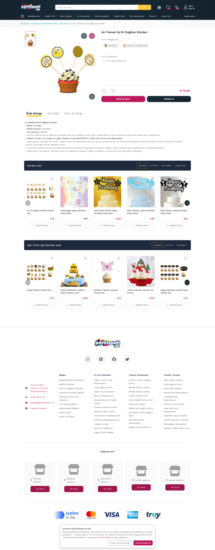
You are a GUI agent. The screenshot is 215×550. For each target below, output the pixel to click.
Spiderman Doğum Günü (141, 408)
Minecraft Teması (137, 404)
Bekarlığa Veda (33, 16)
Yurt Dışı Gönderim (68, 404)
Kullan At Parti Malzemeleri (44, 23)
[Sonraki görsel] (118, 271)
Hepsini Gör (180, 165)
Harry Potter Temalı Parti (141, 400)
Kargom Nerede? (39, 408)
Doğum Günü (119, 16)
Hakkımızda (65, 412)
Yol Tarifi (40, 489)
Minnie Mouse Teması (139, 391)
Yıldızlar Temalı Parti (174, 404)
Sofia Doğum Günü (173, 384)
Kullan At (153, 16)
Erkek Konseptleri (102, 16)
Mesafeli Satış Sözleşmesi (71, 380)
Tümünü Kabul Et (143, 543)
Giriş (191, 6)
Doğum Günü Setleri (104, 432)
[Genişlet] (92, 97)
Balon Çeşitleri (66, 16)
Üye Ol (192, 8)
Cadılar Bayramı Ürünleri (176, 420)
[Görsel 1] (106, 285)
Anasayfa (24, 23)
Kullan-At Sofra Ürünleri (106, 407)
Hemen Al (169, 99)
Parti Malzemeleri (137, 16)
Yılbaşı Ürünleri (101, 424)
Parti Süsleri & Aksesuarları (107, 415)
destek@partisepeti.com (42, 403)
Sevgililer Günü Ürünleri (175, 415)
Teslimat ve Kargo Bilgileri (71, 392)
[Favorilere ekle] (92, 36)
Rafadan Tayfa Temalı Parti (177, 428)
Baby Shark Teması (173, 380)
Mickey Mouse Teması (139, 387)
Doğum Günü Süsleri (104, 391)
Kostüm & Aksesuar (103, 428)
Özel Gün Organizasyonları (106, 420)
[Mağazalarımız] (159, 7)
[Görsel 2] (110, 285)
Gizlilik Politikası (67, 384)
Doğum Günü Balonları (140, 427)
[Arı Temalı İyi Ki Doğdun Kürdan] (30, 38)
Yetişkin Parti (50, 16)
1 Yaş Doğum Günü (103, 387)
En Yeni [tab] (154, 165)
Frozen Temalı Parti (138, 396)
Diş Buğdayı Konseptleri (175, 424)
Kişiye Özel (165, 16)
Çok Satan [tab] (166, 165)
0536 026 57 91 (38, 397)
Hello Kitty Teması (172, 388)
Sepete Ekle (123, 99)
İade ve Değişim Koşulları (71, 388)
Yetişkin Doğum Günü (104, 411)
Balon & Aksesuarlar (103, 396)
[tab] (34, 113)
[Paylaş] (84, 36)
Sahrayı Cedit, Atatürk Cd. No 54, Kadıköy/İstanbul (39, 388)
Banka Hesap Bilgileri (69, 408)
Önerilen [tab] (143, 165)
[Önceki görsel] (97, 271)
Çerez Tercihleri (66, 416)
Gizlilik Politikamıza (106, 537)
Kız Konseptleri (83, 16)
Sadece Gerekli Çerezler (120, 543)
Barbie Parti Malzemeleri (176, 392)
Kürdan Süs (65, 23)
